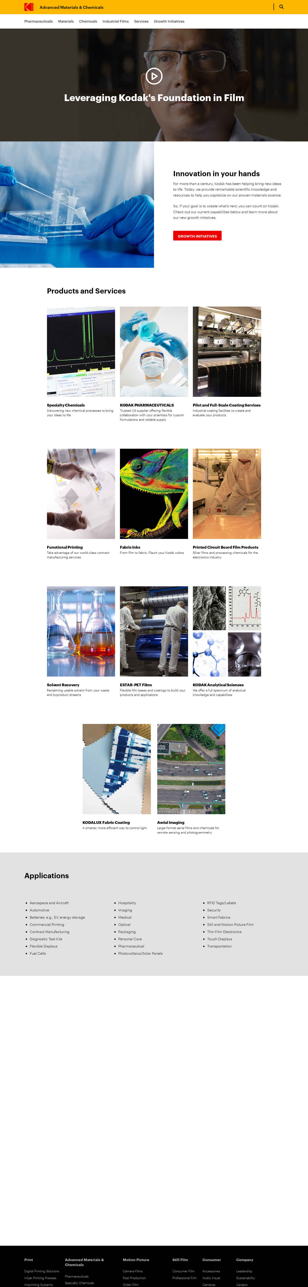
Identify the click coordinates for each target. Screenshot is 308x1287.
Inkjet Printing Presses (40, 1277)
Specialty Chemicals (79, 1282)
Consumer (211, 1259)
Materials (66, 21)
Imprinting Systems (38, 1284)
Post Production (134, 1277)
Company (244, 1259)
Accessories (211, 1271)
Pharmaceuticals (38, 21)
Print (28, 1259)
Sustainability (245, 1277)
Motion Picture (136, 1259)
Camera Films (133, 1271)
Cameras (208, 1284)
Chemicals (88, 21)
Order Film (130, 1284)
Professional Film (184, 1277)
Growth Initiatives (169, 21)
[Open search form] (281, 6)
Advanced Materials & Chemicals (71, 7)
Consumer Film (183, 1271)
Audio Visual (211, 1277)
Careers (242, 1284)
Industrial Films (116, 21)
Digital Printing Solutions (41, 1271)
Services (141, 21)
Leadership (244, 1271)
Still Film (180, 1259)
